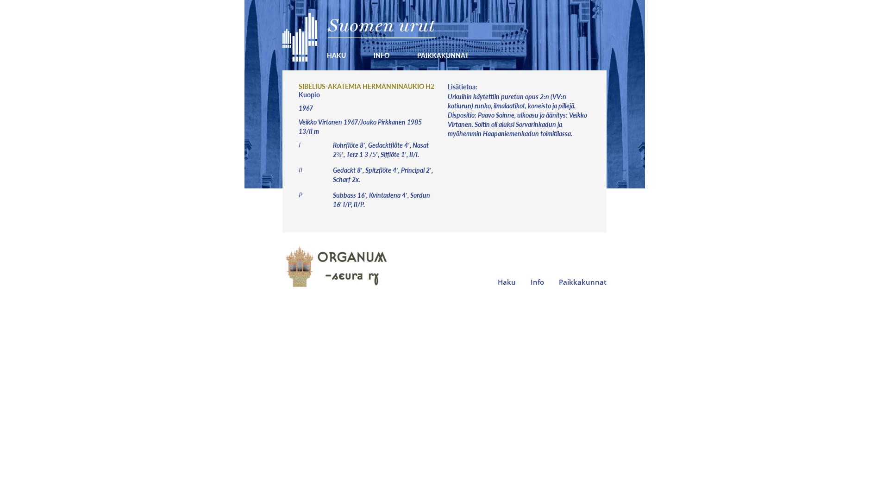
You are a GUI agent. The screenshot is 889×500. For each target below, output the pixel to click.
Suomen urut (381, 25)
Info (381, 55)
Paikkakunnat (443, 55)
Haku (336, 55)
